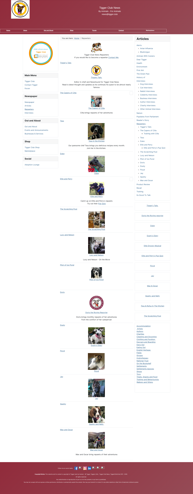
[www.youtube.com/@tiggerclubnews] (103, 468)
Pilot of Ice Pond (67, 265)
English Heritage (144, 350)
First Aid (140, 70)
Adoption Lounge (32, 165)
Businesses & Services (34, 134)
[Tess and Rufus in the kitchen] (96, 131)
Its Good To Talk (144, 195)
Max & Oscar (152, 286)
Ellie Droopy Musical (152, 246)
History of (141, 77)
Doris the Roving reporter (152, 216)
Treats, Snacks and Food (147, 377)
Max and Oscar (66, 430)
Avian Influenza (146, 48)
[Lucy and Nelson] (96, 245)
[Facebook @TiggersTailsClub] (76, 468)
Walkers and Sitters (145, 382)
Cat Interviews (146, 88)
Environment (142, 67)
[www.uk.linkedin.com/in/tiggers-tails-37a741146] (89, 468)
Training (140, 191)
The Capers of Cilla (68, 93)
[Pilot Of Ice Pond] (96, 272)
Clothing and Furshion (146, 339)
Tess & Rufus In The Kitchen (152, 306)
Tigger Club (30, 81)
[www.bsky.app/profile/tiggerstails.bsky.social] (98, 468)
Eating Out (141, 347)
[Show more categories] (131, 93)
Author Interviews (147, 102)
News (25, 30)
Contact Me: (113, 57)
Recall (139, 188)
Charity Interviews (147, 105)
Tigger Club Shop (32, 147)
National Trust (142, 361)
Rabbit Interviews (147, 91)
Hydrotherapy (142, 358)
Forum (94, 30)
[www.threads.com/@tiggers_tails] (94, 468)
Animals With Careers (146, 56)
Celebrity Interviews (148, 95)
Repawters (29, 109)
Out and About (48, 30)
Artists (140, 329)
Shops (139, 371)
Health (139, 63)
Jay (61, 376)
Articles (28, 106)
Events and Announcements (36, 130)
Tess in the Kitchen (97, 141)
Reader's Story (143, 120)
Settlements (142, 366)
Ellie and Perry (66, 179)
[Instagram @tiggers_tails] (85, 468)
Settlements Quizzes (145, 369)
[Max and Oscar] (96, 440)
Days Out (140, 345)
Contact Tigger (31, 85)
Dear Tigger (142, 59)
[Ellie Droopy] (96, 188)
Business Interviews (148, 98)
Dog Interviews (146, 84)
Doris (62, 292)
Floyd (62, 351)
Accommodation (144, 326)
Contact (121, 30)
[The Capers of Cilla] (96, 101)
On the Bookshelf (144, 363)
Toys (139, 374)
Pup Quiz (102, 203)
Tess (62, 121)
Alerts (139, 45)
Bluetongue (145, 52)
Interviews (29, 113)
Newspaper (29, 102)
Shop (71, 30)
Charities (140, 334)
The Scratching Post (68, 209)
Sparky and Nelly (152, 296)
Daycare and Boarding (146, 342)
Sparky (63, 404)
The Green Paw (143, 74)
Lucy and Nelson (67, 235)
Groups (140, 355)
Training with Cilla (151, 133)
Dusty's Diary (152, 236)
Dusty (62, 325)
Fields (139, 353)
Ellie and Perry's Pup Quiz (154, 148)
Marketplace (30, 151)
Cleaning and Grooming (147, 337)
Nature (139, 113)
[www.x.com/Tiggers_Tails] (80, 468)
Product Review (143, 184)
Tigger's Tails (65, 63)
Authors (140, 331)
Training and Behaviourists (148, 379)
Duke (62, 154)
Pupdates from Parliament (148, 117)
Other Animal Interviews (150, 109)
